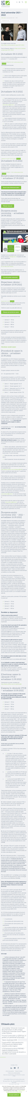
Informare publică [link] (10, 1071)
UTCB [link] (2, 17)
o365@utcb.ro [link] (12, 256)
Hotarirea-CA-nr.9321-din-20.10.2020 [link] (8, 158)
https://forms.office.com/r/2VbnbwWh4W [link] (11, 469)
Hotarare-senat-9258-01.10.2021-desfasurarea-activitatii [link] (12, 172)
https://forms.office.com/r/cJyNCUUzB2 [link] (11, 684)
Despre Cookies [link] (18, 1071)
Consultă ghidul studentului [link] (10, 277)
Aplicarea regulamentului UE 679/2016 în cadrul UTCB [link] (14, 1075)
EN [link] (16, 2)
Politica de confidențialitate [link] (14, 1073)
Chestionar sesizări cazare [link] (8, 347)
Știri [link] (5, 17)
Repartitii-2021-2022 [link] (5, 301)
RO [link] (19, 2)
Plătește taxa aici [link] (7, 206)
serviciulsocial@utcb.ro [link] (8, 105)
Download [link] (4, 63)
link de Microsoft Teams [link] (7, 266)
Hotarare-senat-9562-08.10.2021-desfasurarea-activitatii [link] (12, 62)
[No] (26, 1091)
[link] (5, 4)
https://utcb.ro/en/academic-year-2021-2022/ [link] (12, 45)
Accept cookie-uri (14, 1094)
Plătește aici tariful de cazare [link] (11, 312)
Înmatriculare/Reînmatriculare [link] (11, 187)
